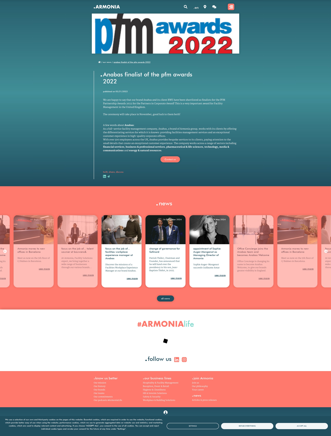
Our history (99, 386)
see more (44, 268)
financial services (113, 147)
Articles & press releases (204, 400)
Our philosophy (200, 386)
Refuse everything (247, 426)
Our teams (99, 393)
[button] (5, 251)
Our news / (108, 62)
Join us (195, 383)
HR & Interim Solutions (155, 393)
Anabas (129, 125)
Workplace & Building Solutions (159, 400)
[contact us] (214, 6)
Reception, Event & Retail (156, 386)
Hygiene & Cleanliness (154, 390)
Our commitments (103, 397)
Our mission (100, 383)
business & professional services (145, 147)
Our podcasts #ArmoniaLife (108, 400)
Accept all (302, 426)
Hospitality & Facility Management (160, 383)
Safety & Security (151, 397)
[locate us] (205, 6)
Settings (193, 426)
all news (165, 298)
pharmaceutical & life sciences (184, 147)
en (197, 7)
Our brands (99, 390)
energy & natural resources (145, 151)
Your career (198, 390)
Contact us (170, 159)
